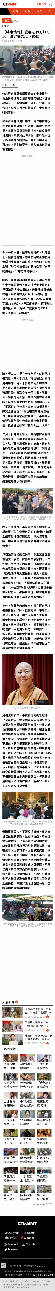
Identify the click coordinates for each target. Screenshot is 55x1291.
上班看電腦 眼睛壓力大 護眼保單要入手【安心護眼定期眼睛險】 (10, 1103)
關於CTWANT (12, 1232)
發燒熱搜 (29, 1237)
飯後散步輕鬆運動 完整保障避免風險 (26, 1160)
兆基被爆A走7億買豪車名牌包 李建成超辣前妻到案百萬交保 (44, 1122)
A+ (6, 85)
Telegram (13, 1249)
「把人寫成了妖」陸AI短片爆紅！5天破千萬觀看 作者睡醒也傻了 (27, 1141)
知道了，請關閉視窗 (44, 1275)
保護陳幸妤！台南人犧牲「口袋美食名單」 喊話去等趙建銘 (10, 1066)
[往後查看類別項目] (48, 11)
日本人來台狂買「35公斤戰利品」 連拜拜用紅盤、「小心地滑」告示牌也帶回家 (10, 1141)
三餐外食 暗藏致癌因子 (43, 1066)
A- (14, 85)
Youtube (31, 1244)
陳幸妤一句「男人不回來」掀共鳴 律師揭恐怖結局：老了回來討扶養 (9, 1197)
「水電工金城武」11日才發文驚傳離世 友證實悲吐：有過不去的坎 (26, 1178)
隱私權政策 (12, 1284)
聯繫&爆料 (29, 1232)
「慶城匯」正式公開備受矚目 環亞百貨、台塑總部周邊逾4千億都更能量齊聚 (44, 1084)
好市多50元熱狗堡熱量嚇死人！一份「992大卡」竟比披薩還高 (43, 1160)
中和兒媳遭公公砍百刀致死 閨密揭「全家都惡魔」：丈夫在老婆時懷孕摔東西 (27, 1103)
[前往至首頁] (10, 4)
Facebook (13, 1244)
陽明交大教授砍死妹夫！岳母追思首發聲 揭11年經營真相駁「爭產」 (10, 1084)
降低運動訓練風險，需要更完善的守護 (43, 1178)
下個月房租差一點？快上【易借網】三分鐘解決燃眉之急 (10, 1178)
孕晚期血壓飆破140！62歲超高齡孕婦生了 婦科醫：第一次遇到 (27, 1066)
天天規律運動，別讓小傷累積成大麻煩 (26, 1084)
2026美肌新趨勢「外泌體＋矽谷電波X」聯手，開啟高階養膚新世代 (26, 1122)
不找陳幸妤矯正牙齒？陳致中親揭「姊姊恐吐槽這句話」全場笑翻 (9, 1122)
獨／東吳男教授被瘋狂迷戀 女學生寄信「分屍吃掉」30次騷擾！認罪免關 (44, 1197)
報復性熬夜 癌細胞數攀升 (43, 1103)
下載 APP (41, 3)
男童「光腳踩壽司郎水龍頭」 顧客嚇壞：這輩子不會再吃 (11, 1160)
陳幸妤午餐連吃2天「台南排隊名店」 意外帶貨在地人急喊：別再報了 (27, 1197)
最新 (15, 11)
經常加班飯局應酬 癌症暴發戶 (43, 1141)
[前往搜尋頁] (50, 4)
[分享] (3, 1265)
